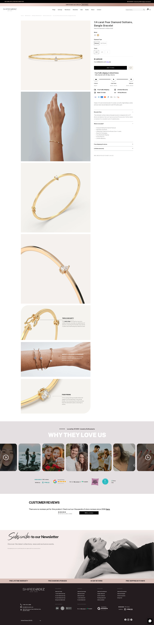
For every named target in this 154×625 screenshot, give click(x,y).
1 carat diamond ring (60, 593)
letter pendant (100, 599)
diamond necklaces (102, 591)
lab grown (119, 597)
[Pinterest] (131, 620)
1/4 (96, 52)
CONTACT (99, 9)
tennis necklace (101, 595)
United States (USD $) (26, 620)
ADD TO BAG (110, 67)
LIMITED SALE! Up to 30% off (77, 4)
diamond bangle (121, 593)
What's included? (99, 123)
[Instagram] (128, 620)
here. (108, 509)
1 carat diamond (81, 597)
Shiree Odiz (26, 624)
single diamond (101, 593)
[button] (150, 621)
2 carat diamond (81, 599)
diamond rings (58, 591)
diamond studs (81, 593)
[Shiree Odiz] (9, 9)
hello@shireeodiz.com (28, 607)
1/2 (102, 52)
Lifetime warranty (99, 148)
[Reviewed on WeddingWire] (105, 484)
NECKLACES (67, 9)
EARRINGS (60, 9)
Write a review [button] (89, 513)
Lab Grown (103, 43)
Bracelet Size (97, 112)
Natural (97, 43)
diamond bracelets (121, 591)
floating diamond (101, 597)
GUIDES (87, 9)
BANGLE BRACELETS (37, 15)
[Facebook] (125, 620)
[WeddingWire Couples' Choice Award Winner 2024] (114, 482)
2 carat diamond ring (60, 595)
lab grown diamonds (60, 599)
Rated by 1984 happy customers (142, 1)
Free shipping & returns (100, 144)
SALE (81, 9)
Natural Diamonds (47, 15)
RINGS (53, 9)
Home (22, 15)
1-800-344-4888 (27, 604)
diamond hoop (80, 595)
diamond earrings (81, 591)
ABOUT (92, 9)
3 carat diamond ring (60, 597)
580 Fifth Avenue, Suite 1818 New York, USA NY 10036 (32, 610)
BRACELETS (75, 9)
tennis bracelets (121, 595)
